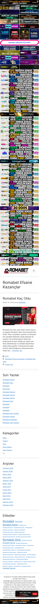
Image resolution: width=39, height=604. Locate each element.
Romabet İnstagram (10, 420)
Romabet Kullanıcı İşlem (8, 547)
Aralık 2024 (7, 490)
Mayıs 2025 (7, 484)
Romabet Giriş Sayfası (11, 413)
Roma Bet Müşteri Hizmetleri (9, 550)
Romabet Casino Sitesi (19, 532)
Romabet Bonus (28, 527)
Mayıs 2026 (7, 474)
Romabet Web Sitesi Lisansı (9, 559)
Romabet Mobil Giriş (19, 547)
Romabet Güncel (9, 395)
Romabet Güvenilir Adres (21, 543)
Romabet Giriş (8, 383)
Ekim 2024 (6, 496)
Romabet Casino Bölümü (19, 529)
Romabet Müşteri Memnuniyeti (24, 550)
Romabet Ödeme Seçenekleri (9, 563)
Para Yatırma (7, 450)
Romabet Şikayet (9, 392)
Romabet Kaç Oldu (17, 298)
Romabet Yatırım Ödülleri (22, 559)
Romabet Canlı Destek (11, 423)
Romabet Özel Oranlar (22, 563)
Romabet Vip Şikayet (31, 557)
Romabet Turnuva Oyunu (8, 557)
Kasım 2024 (7, 493)
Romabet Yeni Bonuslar (8, 561)
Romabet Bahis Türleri (8, 527)
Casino (5, 441)
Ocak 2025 (7, 487)
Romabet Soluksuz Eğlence (20, 554)
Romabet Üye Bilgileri (8, 566)
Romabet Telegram (31, 554)
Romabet (6, 386)
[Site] (19, 72)
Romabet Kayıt (30, 545)
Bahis (5, 438)
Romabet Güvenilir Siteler (8, 545)
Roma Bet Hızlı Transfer (20, 545)
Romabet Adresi (9, 380)
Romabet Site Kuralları (8, 554)
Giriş (7, 356)
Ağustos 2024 (8, 502)
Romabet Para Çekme (22, 552)
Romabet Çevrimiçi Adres (29, 561)
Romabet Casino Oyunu (8, 532)
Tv (3, 453)
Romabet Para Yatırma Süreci (9, 552)
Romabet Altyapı (9, 417)
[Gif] (19, 114)
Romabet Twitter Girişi (20, 557)
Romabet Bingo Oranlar (19, 527)
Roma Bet (6, 389)
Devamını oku (17, 351)
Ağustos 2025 (8, 481)
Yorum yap (9, 364)
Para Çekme (7, 447)
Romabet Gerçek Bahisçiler (9, 536)
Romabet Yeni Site (18, 561)
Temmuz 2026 (8, 468)
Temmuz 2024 (8, 505)
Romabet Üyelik (17, 566)
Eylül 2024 (6, 499)
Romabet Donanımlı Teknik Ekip (10, 534)
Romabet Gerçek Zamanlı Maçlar (23, 536)
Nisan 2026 (7, 477)
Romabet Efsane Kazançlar (15, 359)
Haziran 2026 (8, 471)
